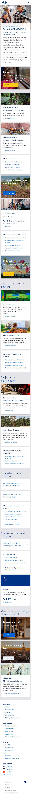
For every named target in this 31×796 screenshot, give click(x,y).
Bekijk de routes (9, 193)
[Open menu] (28, 2)
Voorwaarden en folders (12, 793)
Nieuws (7, 753)
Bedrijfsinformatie (10, 790)
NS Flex (7, 707)
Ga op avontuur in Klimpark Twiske (15, 238)
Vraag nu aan (8, 274)
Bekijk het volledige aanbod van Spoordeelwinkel (14, 569)
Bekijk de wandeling (11, 442)
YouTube (9, 772)
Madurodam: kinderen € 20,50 (14, 560)
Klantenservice (9, 715)
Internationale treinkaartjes (13, 737)
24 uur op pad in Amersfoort (13, 514)
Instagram (9, 769)
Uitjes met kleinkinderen (12, 164)
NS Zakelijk (8, 712)
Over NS (7, 745)
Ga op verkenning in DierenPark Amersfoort (14, 457)
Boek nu (7, 226)
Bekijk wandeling (10, 150)
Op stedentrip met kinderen (13, 167)
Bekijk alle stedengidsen (12, 524)
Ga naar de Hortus (10, 118)
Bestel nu (8, 602)
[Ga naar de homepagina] (25, 782)
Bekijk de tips (9, 410)
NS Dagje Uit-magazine (12, 718)
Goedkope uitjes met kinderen (14, 170)
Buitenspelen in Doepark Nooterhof (15, 368)
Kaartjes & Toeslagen (11, 726)
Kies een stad (8, 658)
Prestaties (8, 755)
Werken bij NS (9, 747)
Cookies (7, 787)
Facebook (9, 766)
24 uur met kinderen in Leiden (14, 517)
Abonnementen (9, 728)
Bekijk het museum (10, 316)
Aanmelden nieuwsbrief (12, 758)
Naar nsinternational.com (12, 693)
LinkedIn (9, 774)
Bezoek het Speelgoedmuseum (14, 362)
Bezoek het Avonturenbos (12, 245)
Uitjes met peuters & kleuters (13, 162)
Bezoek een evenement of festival (14, 463)
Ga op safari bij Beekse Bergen (14, 248)
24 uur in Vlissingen (11, 519)
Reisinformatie (9, 709)
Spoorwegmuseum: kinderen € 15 (15, 563)
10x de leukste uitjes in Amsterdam (15, 511)
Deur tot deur (9, 731)
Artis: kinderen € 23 (11, 557)
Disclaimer (8, 782)
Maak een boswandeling (12, 461)
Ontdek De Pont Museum (12, 251)
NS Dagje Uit (6, 26)
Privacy (7, 785)
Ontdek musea (9, 635)
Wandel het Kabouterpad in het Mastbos (14, 241)
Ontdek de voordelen (11, 85)
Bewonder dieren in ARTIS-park (14, 360)
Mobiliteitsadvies (10, 750)
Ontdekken (14, 26)
